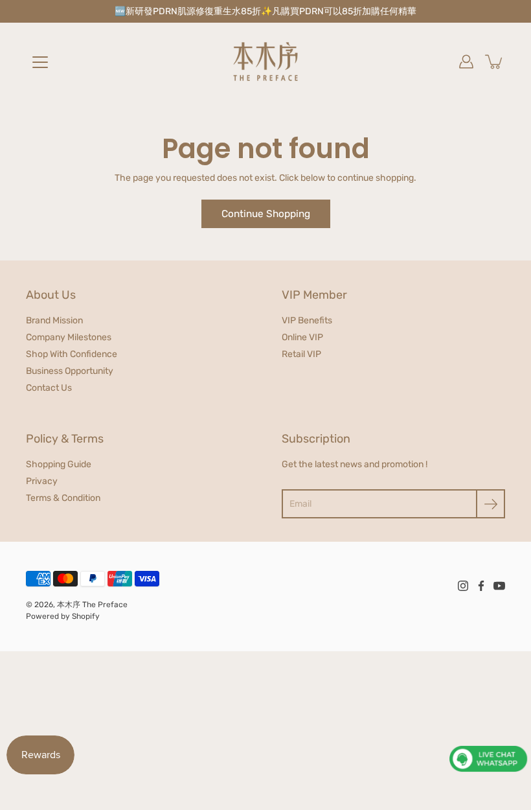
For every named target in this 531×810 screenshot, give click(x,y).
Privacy (42, 481)
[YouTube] (499, 586)
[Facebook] (481, 586)
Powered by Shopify (63, 616)
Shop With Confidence (71, 354)
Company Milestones (68, 337)
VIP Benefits (307, 320)
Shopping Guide (58, 464)
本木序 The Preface (92, 604)
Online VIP (302, 337)
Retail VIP (301, 354)
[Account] (466, 61)
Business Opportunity (69, 370)
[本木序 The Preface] (265, 61)
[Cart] (494, 61)
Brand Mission (54, 320)
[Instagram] (463, 586)
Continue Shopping (265, 214)
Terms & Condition (63, 497)
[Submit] (490, 503)
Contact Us (49, 387)
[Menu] (40, 62)
